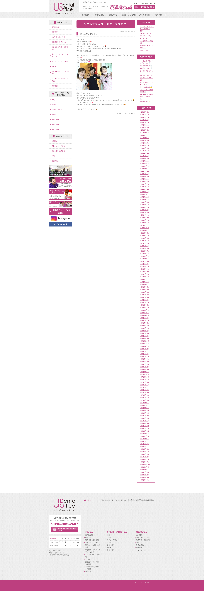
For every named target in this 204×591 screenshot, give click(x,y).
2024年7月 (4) (144, 176)
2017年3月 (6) (144, 395)
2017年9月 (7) (144, 379)
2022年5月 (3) (144, 243)
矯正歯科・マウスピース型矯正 (60, 73)
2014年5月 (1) (144, 480)
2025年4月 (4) (144, 153)
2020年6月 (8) (144, 295)
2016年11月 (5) (144, 405)
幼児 (53, 100)
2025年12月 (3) (144, 133)
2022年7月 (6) (144, 238)
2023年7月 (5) (144, 207)
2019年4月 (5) (144, 331)
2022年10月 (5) (144, 230)
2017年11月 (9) (144, 374)
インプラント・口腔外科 (60, 61)
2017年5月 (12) (144, 390)
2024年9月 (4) (144, 171)
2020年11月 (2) (144, 282)
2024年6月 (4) (144, 179)
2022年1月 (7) (144, 251)
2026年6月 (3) (144, 117)
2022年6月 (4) (144, 241)
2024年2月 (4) (144, 189)
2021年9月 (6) (144, 261)
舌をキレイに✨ (145, 101)
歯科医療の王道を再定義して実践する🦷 (146, 97)
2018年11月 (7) (144, 343)
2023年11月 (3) (144, 197)
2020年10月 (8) (144, 284)
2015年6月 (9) (144, 449)
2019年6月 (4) (144, 325)
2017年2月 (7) (144, 397)
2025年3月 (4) (144, 156)
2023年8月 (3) (144, 205)
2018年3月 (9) (144, 364)
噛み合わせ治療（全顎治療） (60, 48)
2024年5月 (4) (144, 181)
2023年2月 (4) (144, 220)
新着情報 (139, 547)
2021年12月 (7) (144, 253)
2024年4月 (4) (144, 184)
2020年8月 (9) (144, 289)
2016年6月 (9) (144, 418)
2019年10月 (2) (144, 315)
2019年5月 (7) (144, 328)
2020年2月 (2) (144, 305)
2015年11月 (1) (144, 436)
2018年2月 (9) (144, 367)
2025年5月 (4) (144, 151)
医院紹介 (55, 141)
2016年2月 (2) (144, 428)
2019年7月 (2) (144, 323)
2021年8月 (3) (144, 264)
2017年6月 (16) (144, 387)
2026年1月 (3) (144, 130)
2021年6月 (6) (144, 269)
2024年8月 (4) (144, 174)
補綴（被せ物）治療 (58, 37)
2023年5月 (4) (144, 212)
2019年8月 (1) (144, 320)
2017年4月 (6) (144, 392)
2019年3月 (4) (144, 333)
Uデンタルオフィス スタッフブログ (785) (147, 29)
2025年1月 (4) (144, 161)
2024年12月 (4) (144, 163)
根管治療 (55, 32)
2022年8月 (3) (144, 235)
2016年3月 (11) (144, 426)
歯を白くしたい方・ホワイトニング (60, 55)
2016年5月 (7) (144, 421)
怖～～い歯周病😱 (146, 87)
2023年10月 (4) (144, 199)
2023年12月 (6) (144, 194)
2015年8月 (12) (144, 444)
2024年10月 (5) (144, 169)
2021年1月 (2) (144, 277)
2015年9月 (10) (144, 441)
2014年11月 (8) (144, 467)
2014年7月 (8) (144, 477)
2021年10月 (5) (144, 259)
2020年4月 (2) (144, 300)
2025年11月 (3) (144, 135)
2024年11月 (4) (144, 166)
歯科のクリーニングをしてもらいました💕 (146, 78)
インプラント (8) (145, 38)
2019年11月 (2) (144, 313)
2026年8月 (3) (144, 112)
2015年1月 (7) (144, 462)
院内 (53, 156)
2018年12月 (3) (144, 341)
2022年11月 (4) (144, 228)
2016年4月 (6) (144, 423)
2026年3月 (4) (144, 125)
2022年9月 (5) (144, 233)
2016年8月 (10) (144, 413)
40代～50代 (55, 124)
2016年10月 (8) (144, 408)
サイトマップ (140, 550)
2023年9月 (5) (144, 202)
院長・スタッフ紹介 (58, 146)
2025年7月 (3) (144, 145)
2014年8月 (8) (144, 475)
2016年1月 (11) (144, 431)
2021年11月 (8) (144, 256)
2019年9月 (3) (144, 318)
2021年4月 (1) (144, 274)
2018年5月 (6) (144, 359)
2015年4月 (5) (144, 454)
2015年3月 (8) (144, 457)
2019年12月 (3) (144, 310)
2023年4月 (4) (144, 215)
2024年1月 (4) (144, 192)
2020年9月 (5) (144, 287)
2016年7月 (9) (144, 415)
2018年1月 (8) (144, 369)
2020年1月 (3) (144, 307)
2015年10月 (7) (144, 439)
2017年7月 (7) (144, 385)
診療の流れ (55, 161)
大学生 (54, 114)
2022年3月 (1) (144, 246)
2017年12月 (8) (144, 372)
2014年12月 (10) (145, 464)
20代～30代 (55, 119)
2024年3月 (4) (144, 187)
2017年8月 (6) (144, 382)
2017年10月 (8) (144, 377)
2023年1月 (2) (144, 223)
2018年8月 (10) (144, 351)
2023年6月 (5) (144, 210)
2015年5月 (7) (144, 451)
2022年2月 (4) (144, 248)
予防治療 (55, 86)
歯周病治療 (55, 27)
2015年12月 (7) (144, 433)
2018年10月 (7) (144, 346)
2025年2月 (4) (144, 158)
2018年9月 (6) (144, 349)
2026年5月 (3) (144, 120)
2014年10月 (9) (144, 469)
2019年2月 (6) (144, 336)
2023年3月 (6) (144, 217)
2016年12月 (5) (144, 403)
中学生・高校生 (57, 110)
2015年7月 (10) (144, 446)
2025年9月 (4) (144, 140)
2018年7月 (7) (144, 354)
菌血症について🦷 (146, 68)
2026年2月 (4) (144, 127)
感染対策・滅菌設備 (58, 151)
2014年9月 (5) (144, 472)
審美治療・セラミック (59, 42)
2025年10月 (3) (144, 138)
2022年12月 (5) (144, 225)
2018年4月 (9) (144, 361)
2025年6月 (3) (144, 148)
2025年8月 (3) (144, 143)
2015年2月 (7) (144, 459)
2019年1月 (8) (144, 338)
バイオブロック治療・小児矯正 (60, 80)
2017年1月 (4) (144, 400)
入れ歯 (54, 66)
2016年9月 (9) (144, 410)
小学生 (54, 105)
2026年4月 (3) (144, 122)
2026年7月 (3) (144, 114)
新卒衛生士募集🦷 (146, 66)
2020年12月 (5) (144, 279)
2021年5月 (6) (144, 271)
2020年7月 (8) (144, 292)
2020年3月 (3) (144, 302)
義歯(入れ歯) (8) (145, 50)
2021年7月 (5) (144, 266)
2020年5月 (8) (144, 297)
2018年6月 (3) (144, 356)
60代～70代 (55, 129)
